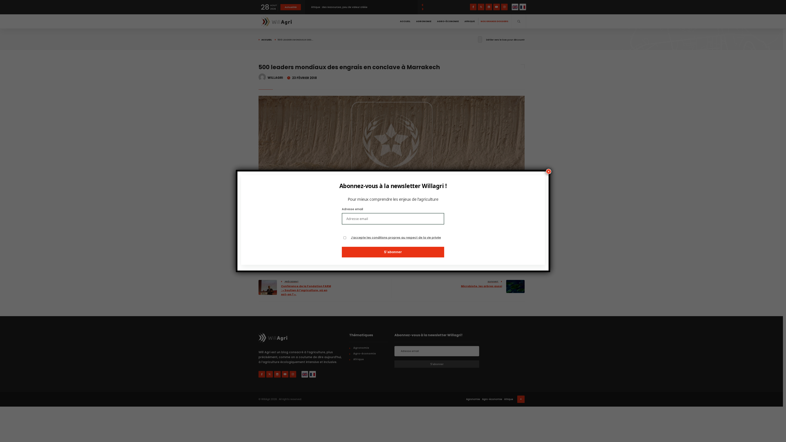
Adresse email (352, 209)
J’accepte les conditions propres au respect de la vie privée (396, 238)
